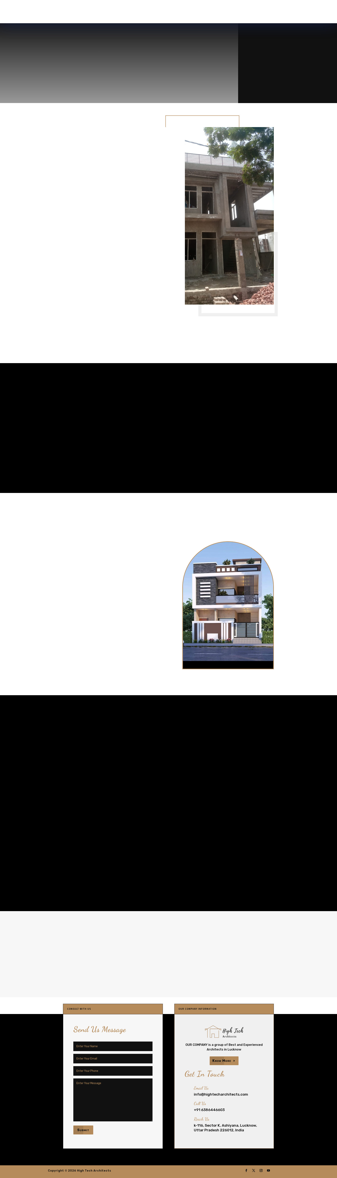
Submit (83, 1130)
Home (109, 12)
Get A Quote (264, 77)
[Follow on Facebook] (246, 1171)
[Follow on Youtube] (268, 1171)
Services (147, 12)
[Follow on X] (254, 1171)
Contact (192, 12)
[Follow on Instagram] (261, 1171)
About (126, 12)
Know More (221, 1061)
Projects (169, 12)
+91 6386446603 (295, 14)
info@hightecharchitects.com (239, 14)
